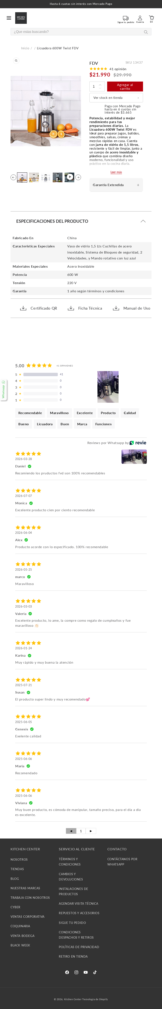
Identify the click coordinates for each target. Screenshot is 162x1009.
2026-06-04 (23, 532)
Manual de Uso (136, 308)
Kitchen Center (73, 999)
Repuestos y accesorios (79, 913)
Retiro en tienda (73, 956)
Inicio (25, 48)
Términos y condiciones (70, 861)
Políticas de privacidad (79, 947)
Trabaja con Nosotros (30, 897)
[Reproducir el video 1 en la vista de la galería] (69, 177)
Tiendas (17, 869)
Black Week (20, 945)
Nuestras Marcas (25, 888)
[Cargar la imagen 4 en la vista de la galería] (57, 177)
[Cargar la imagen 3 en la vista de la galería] (46, 177)
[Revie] (138, 442)
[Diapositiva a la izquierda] (13, 177)
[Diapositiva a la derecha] (78, 177)
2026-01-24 (23, 648)
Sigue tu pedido (72, 922)
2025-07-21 (23, 685)
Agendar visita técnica (78, 903)
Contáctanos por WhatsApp (122, 861)
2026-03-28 (23, 459)
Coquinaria (20, 926)
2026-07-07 (23, 496)
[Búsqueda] (146, 32)
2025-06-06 (23, 759)
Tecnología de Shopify (95, 999)
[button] (9, 18)
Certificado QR (44, 308)
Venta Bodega (22, 936)
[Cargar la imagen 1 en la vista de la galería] (22, 177)
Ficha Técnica (90, 308)
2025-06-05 (23, 722)
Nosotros (19, 859)
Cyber (15, 907)
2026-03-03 (23, 606)
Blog (15, 878)
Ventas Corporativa (28, 916)
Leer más (116, 172)
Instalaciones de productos (73, 891)
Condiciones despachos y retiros (76, 934)
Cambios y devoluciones (71, 876)
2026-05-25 (23, 569)
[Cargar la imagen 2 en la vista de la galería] (34, 177)
